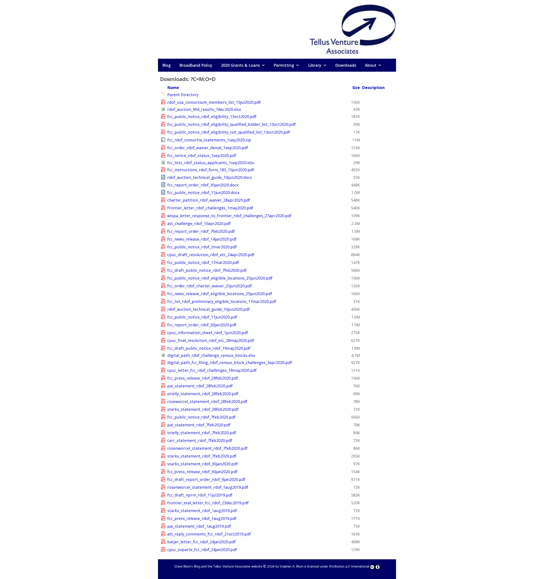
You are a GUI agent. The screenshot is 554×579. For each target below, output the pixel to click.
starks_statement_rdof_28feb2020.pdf (202, 409)
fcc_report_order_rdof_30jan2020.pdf (201, 324)
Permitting (284, 65)
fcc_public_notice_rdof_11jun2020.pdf (202, 317)
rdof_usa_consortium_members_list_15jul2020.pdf (214, 102)
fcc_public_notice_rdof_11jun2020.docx (203, 192)
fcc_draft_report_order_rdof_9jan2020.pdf (206, 479)
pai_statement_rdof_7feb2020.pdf (198, 424)
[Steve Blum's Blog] (352, 28)
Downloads (345, 65)
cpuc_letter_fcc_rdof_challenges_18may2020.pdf (212, 370)
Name (173, 87)
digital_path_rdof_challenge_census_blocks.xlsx (211, 355)
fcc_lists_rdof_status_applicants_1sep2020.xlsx (210, 162)
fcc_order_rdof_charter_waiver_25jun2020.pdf (209, 285)
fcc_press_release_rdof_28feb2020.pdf (202, 378)
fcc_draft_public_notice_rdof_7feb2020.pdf (207, 270)
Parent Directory (182, 94)
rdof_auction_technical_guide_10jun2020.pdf (208, 309)
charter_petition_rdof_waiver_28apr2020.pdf (208, 200)
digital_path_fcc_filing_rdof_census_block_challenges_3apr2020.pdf (229, 362)
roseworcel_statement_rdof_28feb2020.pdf (207, 401)
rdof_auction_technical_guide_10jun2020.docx (209, 177)
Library (314, 65)
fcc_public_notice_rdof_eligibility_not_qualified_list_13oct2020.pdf (228, 132)
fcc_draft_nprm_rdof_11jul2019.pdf (199, 495)
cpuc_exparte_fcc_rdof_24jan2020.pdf (202, 549)
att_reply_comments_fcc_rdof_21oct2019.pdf (209, 534)
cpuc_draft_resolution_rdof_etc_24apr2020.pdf (210, 254)
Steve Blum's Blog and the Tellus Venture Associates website (218, 566)
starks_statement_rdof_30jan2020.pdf (202, 463)
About (370, 65)
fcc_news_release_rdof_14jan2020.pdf (202, 239)
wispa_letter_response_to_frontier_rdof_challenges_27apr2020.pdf (229, 215)
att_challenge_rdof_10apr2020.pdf (199, 223)
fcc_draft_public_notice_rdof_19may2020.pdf (208, 348)
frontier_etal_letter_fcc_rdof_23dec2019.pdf (208, 502)
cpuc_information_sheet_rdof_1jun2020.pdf (207, 332)
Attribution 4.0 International (349, 566)
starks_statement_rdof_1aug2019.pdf (202, 510)
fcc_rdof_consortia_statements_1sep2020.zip (209, 139)
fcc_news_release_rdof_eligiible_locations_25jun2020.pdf (219, 293)
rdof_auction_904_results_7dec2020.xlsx (204, 109)
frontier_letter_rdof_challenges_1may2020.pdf (210, 207)
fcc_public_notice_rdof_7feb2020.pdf (201, 417)
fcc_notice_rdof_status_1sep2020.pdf (201, 155)
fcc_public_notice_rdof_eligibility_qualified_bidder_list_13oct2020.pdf (231, 124)
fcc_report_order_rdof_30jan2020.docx (202, 185)
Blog (166, 65)
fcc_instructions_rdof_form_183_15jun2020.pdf (210, 169)
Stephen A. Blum (291, 566)
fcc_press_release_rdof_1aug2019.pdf (202, 518)
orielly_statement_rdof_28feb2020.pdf (202, 393)
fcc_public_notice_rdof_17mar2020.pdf (203, 262)
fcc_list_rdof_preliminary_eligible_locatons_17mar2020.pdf (221, 301)
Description (373, 87)
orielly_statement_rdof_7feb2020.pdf (201, 432)
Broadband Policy (195, 65)
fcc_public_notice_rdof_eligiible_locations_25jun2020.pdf (219, 278)
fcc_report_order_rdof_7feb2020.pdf (201, 231)
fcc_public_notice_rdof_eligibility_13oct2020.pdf (211, 116)
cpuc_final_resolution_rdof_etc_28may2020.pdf (210, 340)
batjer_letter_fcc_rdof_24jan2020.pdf (201, 541)
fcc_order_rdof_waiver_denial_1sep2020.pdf (207, 147)
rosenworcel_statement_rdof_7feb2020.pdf (207, 448)
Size (356, 87)
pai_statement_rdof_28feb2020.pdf (200, 385)
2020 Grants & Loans (240, 65)
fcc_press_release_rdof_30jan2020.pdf (202, 471)
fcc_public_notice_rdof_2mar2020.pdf (202, 246)
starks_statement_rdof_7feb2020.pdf (201, 456)
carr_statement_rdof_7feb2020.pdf (199, 440)
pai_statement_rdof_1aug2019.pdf (199, 526)
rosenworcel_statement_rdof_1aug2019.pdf (207, 487)
